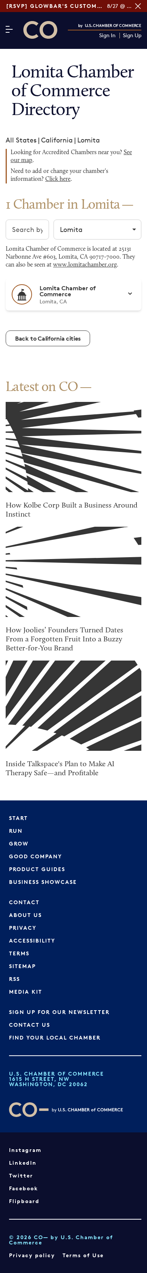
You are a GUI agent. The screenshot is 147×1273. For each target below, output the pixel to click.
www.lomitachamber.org (85, 265)
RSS (14, 979)
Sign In (107, 35)
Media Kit (25, 991)
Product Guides (37, 869)
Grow (19, 843)
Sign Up (132, 35)
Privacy (23, 927)
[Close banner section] (137, 6)
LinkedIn (23, 1162)
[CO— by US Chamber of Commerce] (40, 30)
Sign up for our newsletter (59, 1012)
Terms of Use (83, 1255)
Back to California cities (48, 338)
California (57, 140)
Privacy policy (32, 1255)
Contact (24, 902)
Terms (19, 953)
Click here (57, 179)
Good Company (35, 856)
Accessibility (32, 940)
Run (16, 830)
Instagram (25, 1150)
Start (18, 818)
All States (21, 140)
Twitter (21, 1175)
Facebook (23, 1188)
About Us (25, 915)
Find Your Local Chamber (55, 1037)
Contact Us (29, 1024)
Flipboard (24, 1201)
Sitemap (22, 966)
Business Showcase (43, 882)
